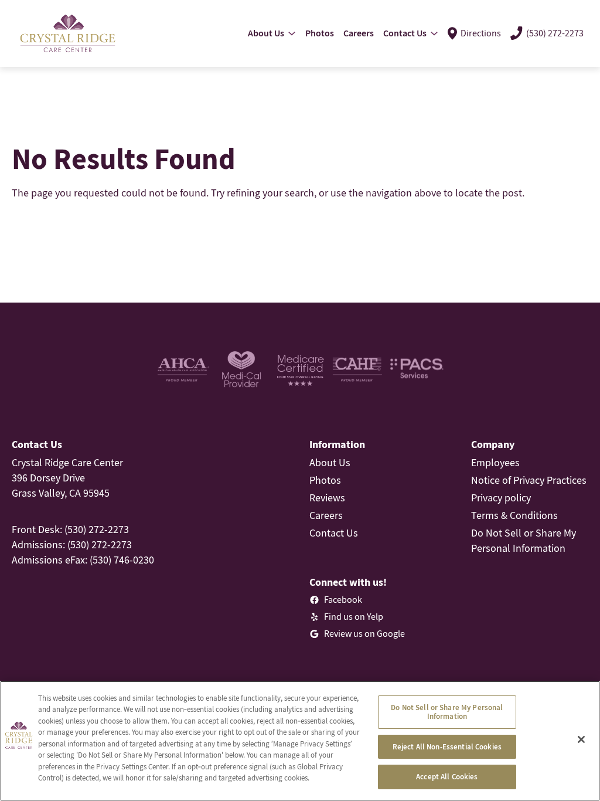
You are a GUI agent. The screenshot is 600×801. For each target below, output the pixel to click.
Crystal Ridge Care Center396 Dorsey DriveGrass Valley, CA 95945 (67, 478)
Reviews (327, 497)
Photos (325, 480)
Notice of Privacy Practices (529, 480)
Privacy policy (501, 497)
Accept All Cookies (447, 777)
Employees (495, 462)
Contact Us (333, 532)
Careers (326, 515)
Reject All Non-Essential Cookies (447, 747)
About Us (329, 462)
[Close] (581, 739)
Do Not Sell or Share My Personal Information (447, 712)
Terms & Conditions (514, 515)
